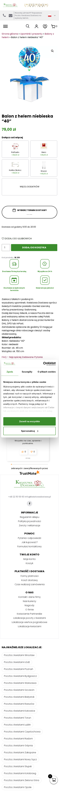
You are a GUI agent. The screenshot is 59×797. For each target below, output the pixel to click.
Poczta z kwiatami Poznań (18, 669)
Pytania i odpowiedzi (29, 538)
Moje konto (29, 559)
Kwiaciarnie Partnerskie (29, 613)
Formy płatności (30, 576)
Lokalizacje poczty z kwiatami (29, 618)
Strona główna (10, 33)
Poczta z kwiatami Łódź (17, 662)
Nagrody (29, 605)
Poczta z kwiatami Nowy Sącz (20, 759)
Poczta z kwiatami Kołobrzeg (20, 773)
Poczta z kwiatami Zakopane (20, 752)
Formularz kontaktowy (29, 546)
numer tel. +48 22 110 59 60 (4, 15)
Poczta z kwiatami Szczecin (19, 690)
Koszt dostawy (29, 580)
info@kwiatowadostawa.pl (10, 15)
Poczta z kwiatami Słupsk (18, 766)
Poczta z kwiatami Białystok (19, 697)
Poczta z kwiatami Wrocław (19, 655)
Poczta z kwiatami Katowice (19, 710)
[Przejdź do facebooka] (29, 503)
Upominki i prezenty (31, 33)
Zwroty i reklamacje (29, 525)
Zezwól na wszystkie (29, 421)
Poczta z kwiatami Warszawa (20, 683)
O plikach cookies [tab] (47, 371)
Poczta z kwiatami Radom (18, 738)
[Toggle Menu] (5, 26)
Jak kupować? (29, 542)
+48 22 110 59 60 (16, 496)
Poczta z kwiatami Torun (17, 717)
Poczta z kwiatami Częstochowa (22, 731)
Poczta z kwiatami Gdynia (18, 745)
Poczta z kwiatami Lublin (17, 724)
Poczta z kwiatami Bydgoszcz (20, 676)
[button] (23, 452)
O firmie (29, 609)
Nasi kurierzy (29, 601)
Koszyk (29, 563)
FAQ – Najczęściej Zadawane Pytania (22, 357)
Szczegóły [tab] (27, 371)
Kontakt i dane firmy (29, 597)
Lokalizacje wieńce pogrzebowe (29, 622)
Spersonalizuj (28, 431)
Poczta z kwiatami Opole (18, 787)
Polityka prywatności (29, 521)
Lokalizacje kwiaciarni (29, 626)
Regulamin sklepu (29, 517)
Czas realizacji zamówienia (30, 584)
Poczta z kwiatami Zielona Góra (21, 780)
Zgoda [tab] (10, 371)
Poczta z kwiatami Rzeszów (19, 704)
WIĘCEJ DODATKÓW (29, 186)
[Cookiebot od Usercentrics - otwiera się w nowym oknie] (43, 364)
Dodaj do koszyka (34, 247)
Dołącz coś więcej (12, 137)
